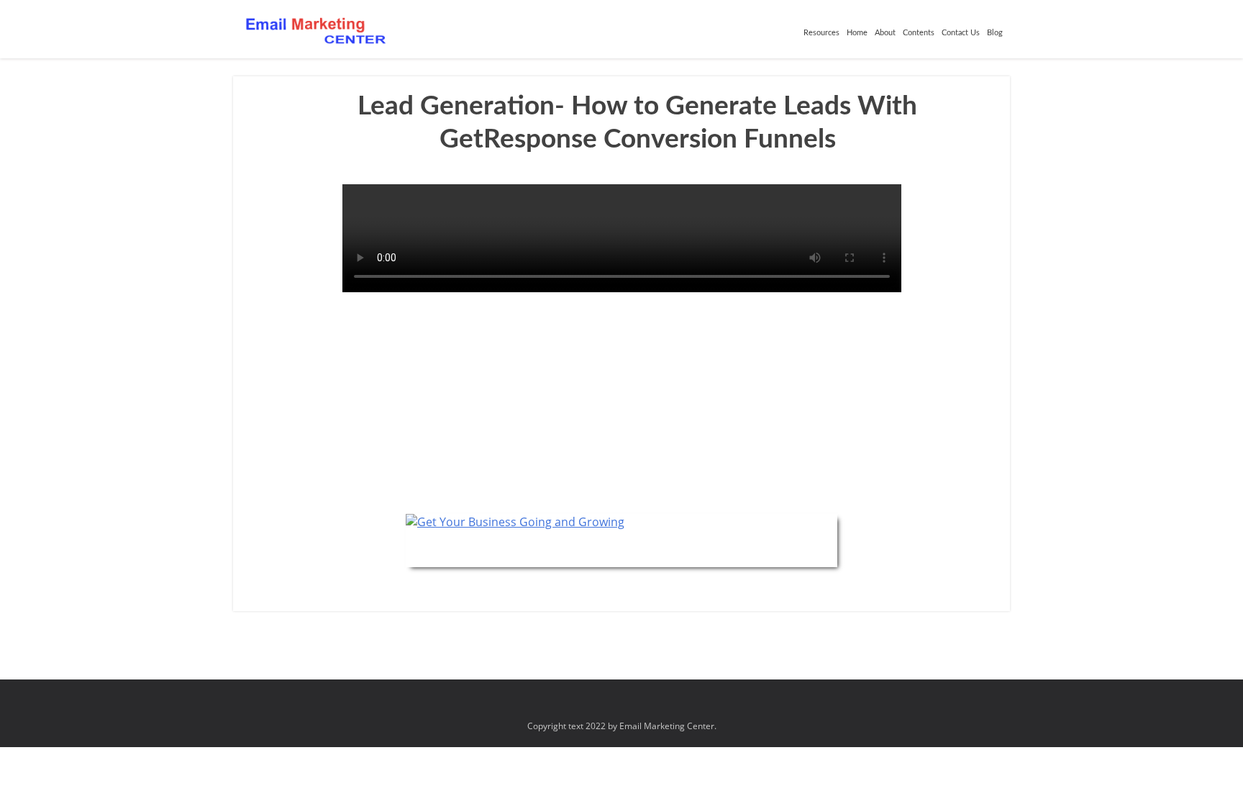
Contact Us (961, 33)
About (885, 33)
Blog (995, 33)
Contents (918, 33)
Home (857, 33)
